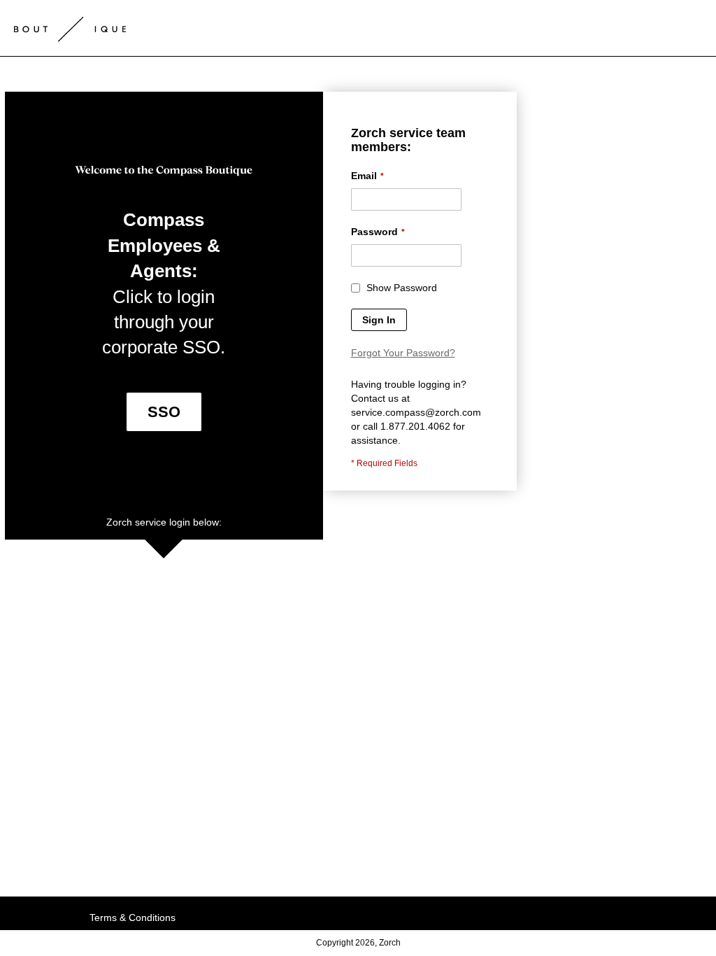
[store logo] (70, 24)
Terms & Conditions (133, 917)
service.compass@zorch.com (416, 412)
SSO (164, 412)
